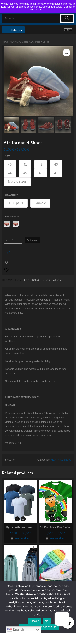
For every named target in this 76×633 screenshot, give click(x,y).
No (47, 620)
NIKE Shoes (22, 42)
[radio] (10, 164)
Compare (9, 252)
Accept (34, 620)
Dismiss (42, 9)
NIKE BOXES (12, 216)
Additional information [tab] (42, 280)
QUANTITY (11, 194)
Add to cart (32, 240)
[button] (66, 52)
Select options (22, 538)
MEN (12, 42)
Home (5, 42)
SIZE (7, 156)
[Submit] (67, 18)
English (18, 629)
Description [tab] (11, 280)
